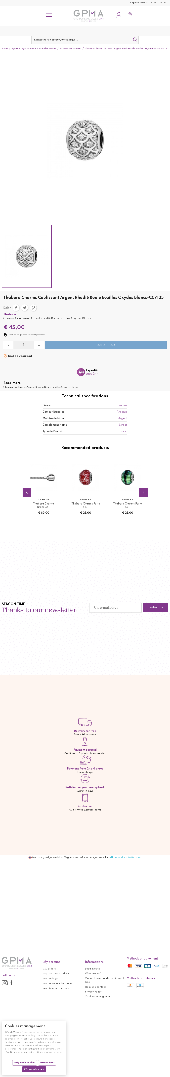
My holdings (50, 978)
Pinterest (33, 307)
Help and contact (138, 3)
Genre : (47, 405)
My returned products (56, 973)
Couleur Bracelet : (54, 412)
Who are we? (93, 973)
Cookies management (98, 996)
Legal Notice (92, 969)
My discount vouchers (56, 988)
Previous (27, 492)
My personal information (58, 983)
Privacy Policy (93, 991)
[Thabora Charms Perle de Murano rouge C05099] (85, 477)
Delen (16, 307)
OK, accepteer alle (34, 1069)
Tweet (24, 307)
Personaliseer (47, 1063)
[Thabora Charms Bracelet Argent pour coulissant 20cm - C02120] (44, 477)
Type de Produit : (53, 431)
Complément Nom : (55, 425)
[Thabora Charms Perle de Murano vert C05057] (127, 477)
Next (143, 492)
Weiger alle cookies (24, 1063)
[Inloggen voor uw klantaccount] (119, 15)
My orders (49, 969)
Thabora (9, 314)
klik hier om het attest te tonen (125, 857)
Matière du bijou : (54, 418)
